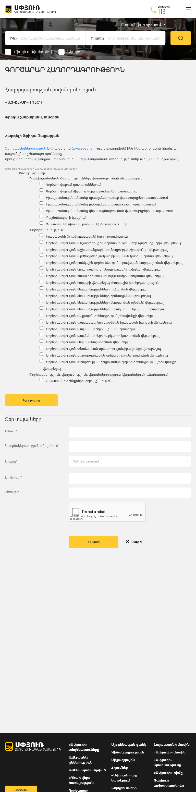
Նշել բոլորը (31, 400)
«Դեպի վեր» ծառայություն (81, 780)
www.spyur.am (84, 148)
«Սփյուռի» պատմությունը (167, 762)
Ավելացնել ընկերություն (80, 760)
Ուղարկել (94, 541)
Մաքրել (136, 541)
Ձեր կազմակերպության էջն (29, 148)
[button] (130, 461)
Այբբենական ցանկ (128, 744)
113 (162, 11)
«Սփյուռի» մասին (170, 752)
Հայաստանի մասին (172, 744)
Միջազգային (123, 759)
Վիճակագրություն (127, 752)
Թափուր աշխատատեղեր (169, 783)
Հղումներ (119, 767)
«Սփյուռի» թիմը (168, 772)
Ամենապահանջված (87, 769)
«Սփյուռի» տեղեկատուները (84, 747)
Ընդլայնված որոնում (141, 24)
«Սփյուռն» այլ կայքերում (124, 778)
